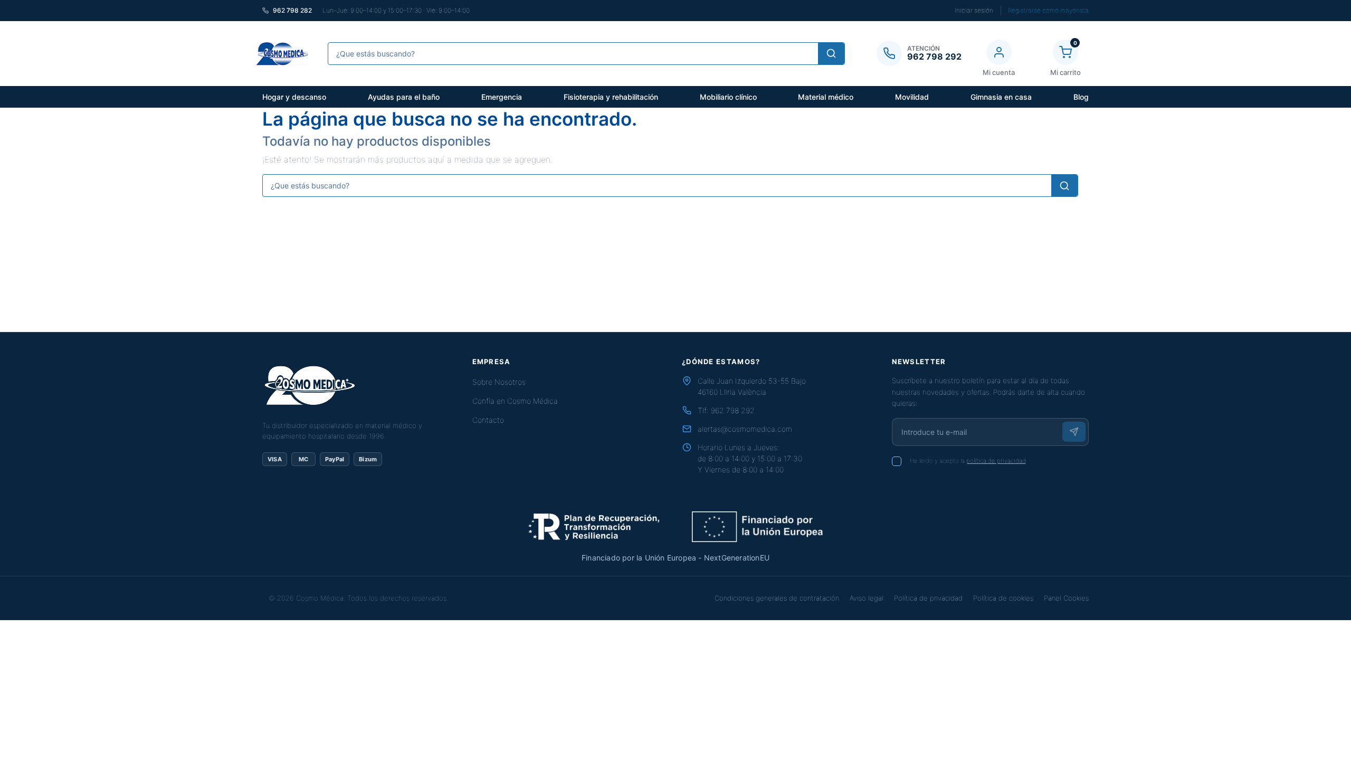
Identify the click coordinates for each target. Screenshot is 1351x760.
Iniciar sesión (974, 10)
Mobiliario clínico (728, 96)
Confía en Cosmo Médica (515, 400)
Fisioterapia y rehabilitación (611, 96)
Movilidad (912, 96)
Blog (1081, 96)
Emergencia (501, 96)
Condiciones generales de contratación (777, 598)
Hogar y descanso (294, 96)
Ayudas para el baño (404, 96)
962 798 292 (733, 410)
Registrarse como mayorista (1048, 10)
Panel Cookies (1066, 598)
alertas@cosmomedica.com (745, 428)
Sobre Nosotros (499, 381)
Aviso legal (866, 598)
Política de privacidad (928, 598)
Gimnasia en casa (1001, 96)
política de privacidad (996, 460)
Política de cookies (1003, 598)
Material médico (825, 96)
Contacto (488, 419)
